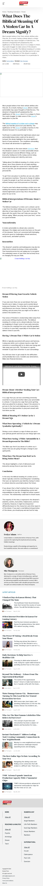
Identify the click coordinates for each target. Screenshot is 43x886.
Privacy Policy (5, 878)
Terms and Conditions (7, 880)
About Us (4, 883)
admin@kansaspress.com (8, 876)
